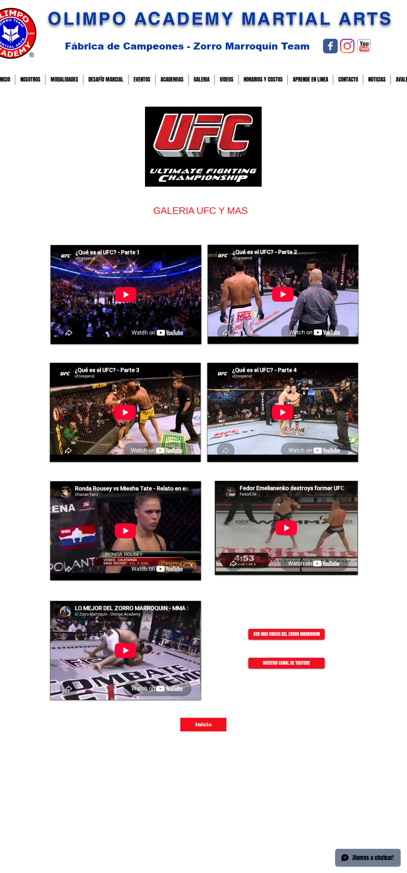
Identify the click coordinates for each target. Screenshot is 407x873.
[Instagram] (347, 46)
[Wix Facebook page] (330, 46)
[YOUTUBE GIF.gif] (364, 46)
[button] (30, 80)
